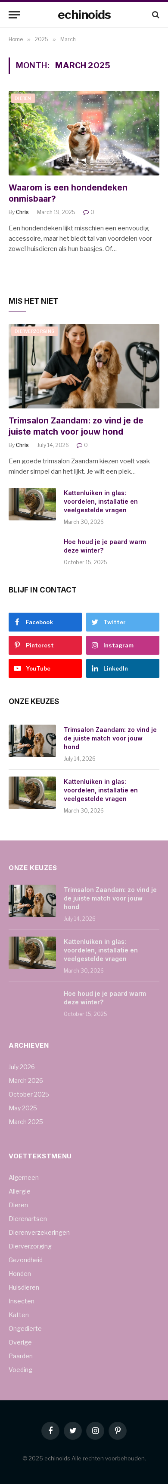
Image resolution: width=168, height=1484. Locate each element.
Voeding (20, 1369)
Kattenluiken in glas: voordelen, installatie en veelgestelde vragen (101, 501)
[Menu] (14, 14)
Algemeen (24, 1177)
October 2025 (29, 1094)
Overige (20, 1342)
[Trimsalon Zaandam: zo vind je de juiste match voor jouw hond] (84, 366)
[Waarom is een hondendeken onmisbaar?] (84, 133)
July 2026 (22, 1066)
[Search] (154, 14)
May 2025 (23, 1108)
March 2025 (26, 1121)
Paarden (21, 1356)
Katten (19, 1314)
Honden (20, 1273)
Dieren (23, 98)
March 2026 (26, 1080)
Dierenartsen (28, 1218)
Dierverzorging (35, 331)
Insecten (21, 1301)
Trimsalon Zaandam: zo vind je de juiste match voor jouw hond (110, 738)
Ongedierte (25, 1328)
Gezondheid (26, 1259)
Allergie (20, 1191)
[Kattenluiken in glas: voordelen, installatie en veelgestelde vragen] (32, 504)
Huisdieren (24, 1287)
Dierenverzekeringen (39, 1232)
